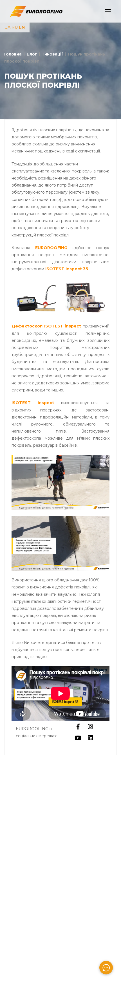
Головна (13, 54)
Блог (32, 54)
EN (22, 27)
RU (15, 27)
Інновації (52, 54)
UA (7, 27)
